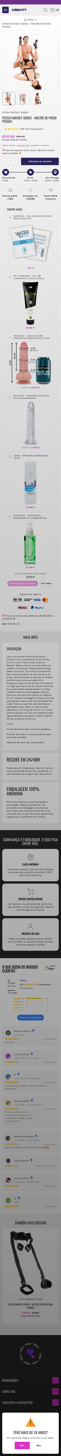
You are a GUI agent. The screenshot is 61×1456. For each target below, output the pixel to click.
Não (39, 1445)
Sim (22, 1445)
